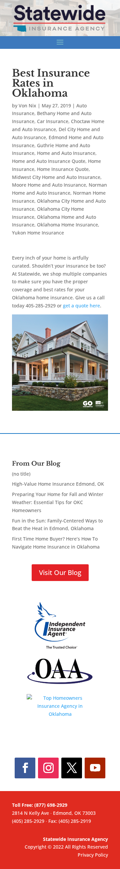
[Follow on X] (71, 768)
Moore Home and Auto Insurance (49, 185)
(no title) (21, 474)
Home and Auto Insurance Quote (48, 161)
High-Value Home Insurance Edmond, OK (58, 484)
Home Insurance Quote (63, 169)
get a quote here (81, 305)
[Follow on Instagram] (48, 768)
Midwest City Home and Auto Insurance (56, 177)
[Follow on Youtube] (95, 768)
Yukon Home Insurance (38, 232)
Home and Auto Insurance (66, 153)
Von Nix (27, 105)
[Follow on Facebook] (25, 768)
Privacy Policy (93, 855)
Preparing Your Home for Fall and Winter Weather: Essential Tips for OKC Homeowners (57, 502)
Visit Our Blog (60, 572)
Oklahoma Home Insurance (67, 224)
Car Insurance (52, 121)
